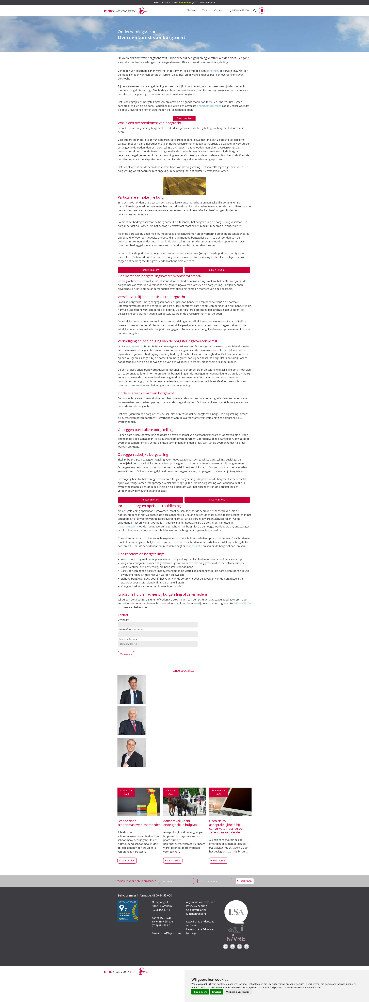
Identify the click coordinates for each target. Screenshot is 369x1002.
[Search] (254, 10)
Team (205, 10)
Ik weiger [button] (216, 992)
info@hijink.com (150, 269)
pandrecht (212, 70)
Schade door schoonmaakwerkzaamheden (139, 823)
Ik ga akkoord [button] (200, 992)
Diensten (191, 10)
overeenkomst (134, 346)
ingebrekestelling (128, 526)
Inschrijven (246, 881)
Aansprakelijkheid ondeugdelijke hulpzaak (180, 823)
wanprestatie (194, 546)
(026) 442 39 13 (161, 910)
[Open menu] (262, 10)
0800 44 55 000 (217, 269)
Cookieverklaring (196, 910)
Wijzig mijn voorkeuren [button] (237, 992)
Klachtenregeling (196, 913)
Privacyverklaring (196, 906)
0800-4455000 (240, 10)
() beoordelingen (184, 2)
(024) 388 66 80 (161, 925)
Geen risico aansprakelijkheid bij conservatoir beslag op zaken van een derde (226, 826)
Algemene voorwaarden (200, 902)
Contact (219, 10)
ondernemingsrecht (209, 106)
